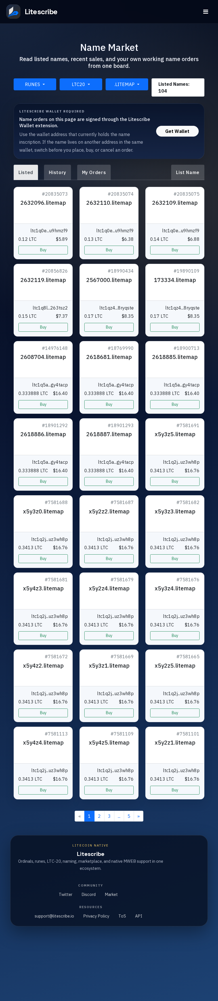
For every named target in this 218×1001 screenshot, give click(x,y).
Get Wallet (177, 131)
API (138, 916)
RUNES (33, 84)
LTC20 (79, 84)
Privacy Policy (96, 916)
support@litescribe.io (54, 916)
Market (111, 894)
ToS (122, 916)
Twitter (65, 894)
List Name (188, 172)
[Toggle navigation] (206, 11)
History (57, 172)
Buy (43, 249)
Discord (88, 894)
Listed (25, 172)
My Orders (94, 172)
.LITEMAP (125, 84)
